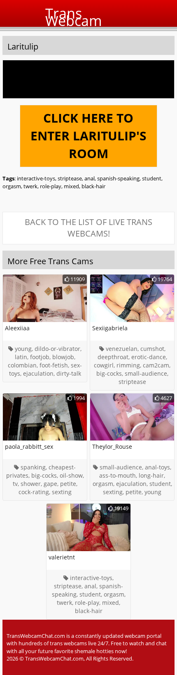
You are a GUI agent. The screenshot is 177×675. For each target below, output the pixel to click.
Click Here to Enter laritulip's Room (88, 135)
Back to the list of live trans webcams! (88, 227)
